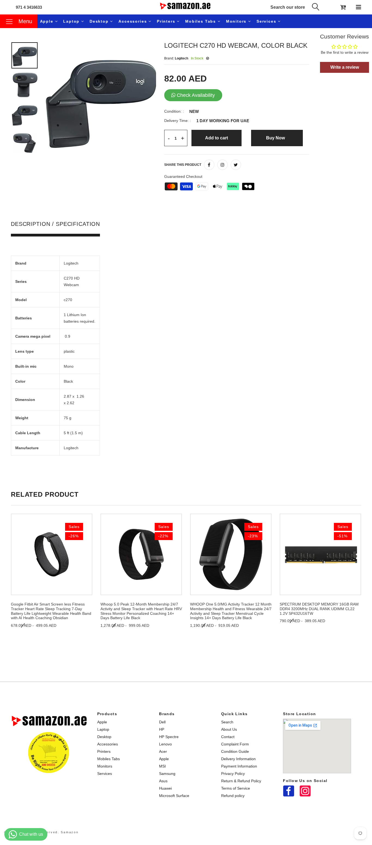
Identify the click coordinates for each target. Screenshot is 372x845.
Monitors (237, 21)
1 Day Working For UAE (222, 121)
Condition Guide (235, 751)
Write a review (344, 67)
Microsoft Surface (174, 795)
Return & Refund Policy (241, 781)
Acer (163, 751)
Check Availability (196, 95)
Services (267, 21)
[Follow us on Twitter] (236, 165)
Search (227, 722)
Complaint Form (235, 744)
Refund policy (233, 795)
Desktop (100, 21)
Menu (24, 21)
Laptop (72, 21)
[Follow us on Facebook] (209, 165)
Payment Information (239, 766)
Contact (227, 737)
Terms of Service (235, 788)
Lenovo (165, 744)
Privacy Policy (233, 773)
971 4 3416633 (29, 7)
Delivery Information (238, 759)
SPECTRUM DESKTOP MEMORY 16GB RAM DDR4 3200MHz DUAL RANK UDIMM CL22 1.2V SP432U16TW (319, 609)
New (194, 111)
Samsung (167, 773)
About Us (229, 729)
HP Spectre (169, 737)
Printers (167, 21)
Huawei (165, 788)
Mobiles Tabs (201, 21)
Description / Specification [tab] (55, 224)
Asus (163, 781)
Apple (47, 21)
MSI (162, 766)
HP (161, 729)
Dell (162, 722)
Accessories (133, 21)
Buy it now (277, 138)
